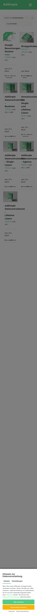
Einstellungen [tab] (17, 581)
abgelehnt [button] (9, 595)
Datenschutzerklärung (22, 611)
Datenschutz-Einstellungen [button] (11, 597)
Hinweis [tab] (7, 581)
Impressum (12, 611)
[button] (18, 602)
